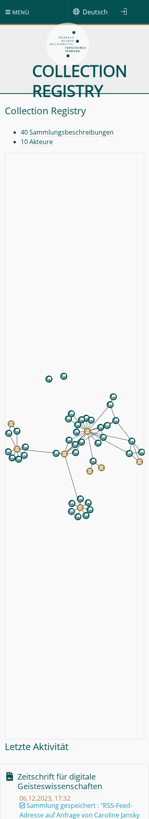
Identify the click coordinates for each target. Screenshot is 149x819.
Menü (20, 12)
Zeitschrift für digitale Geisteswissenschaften (59, 781)
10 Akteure (37, 141)
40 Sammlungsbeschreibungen (67, 132)
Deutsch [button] (95, 12)
